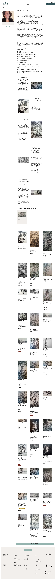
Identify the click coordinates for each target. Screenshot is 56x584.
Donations (4, 565)
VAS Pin (25, 565)
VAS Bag (25, 568)
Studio (43, 2)
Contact (36, 565)
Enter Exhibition (26, 559)
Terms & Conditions (48, 554)
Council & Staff (37, 568)
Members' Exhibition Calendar (17, 553)
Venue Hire (26, 2)
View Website (8, 23)
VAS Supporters (5, 568)
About (28, 4)
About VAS (36, 566)
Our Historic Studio (38, 561)
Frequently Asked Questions (5, 555)
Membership (38, 2)
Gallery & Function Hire (17, 565)
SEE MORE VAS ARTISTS (34, 543)
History (36, 573)
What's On (13, 2)
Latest (36, 574)
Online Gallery (32, 2)
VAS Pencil (25, 569)
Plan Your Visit (19, 2)
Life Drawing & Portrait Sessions (38, 560)
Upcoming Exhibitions (17, 559)
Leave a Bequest (5, 566)
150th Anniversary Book (27, 566)
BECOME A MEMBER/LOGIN (49, 4)
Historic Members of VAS (38, 570)
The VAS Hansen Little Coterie (38, 553)
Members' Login (26, 555)
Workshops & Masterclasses (37, 557)
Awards (15, 562)
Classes (36, 555)
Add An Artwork (26, 558)
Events (15, 558)
